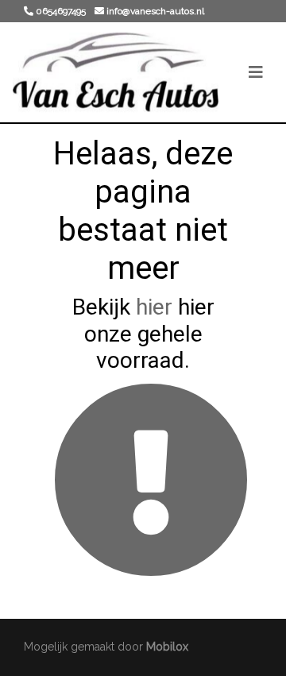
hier (154, 307)
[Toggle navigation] (255, 72)
